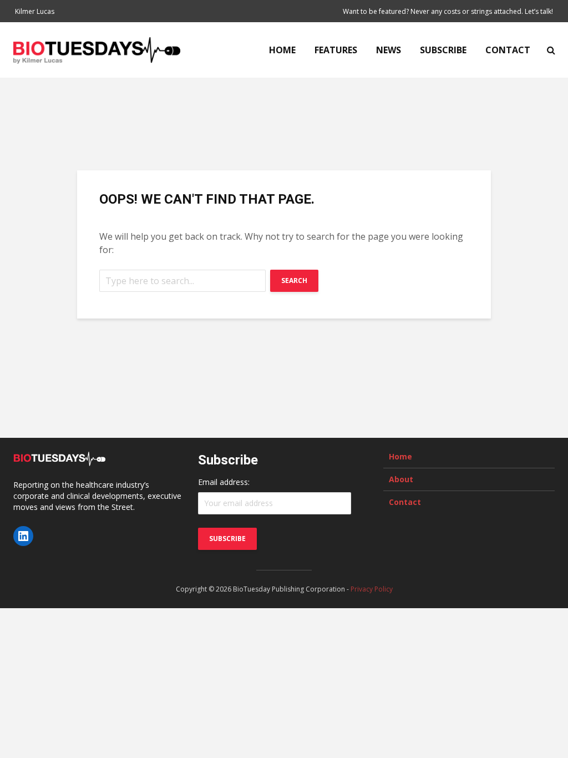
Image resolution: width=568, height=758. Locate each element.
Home (282, 50)
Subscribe (443, 50)
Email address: (224, 482)
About (401, 479)
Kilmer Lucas (34, 11)
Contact (507, 50)
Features (336, 50)
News (388, 50)
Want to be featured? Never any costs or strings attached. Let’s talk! (448, 11)
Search (294, 280)
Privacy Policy (372, 589)
